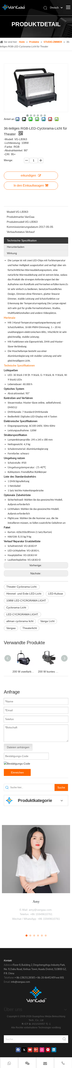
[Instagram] (42, 1049)
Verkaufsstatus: (16, 231)
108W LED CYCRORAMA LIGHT (26, 600)
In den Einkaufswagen (29, 185)
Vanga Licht (47, 621)
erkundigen (28, 175)
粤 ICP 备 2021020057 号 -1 (36, 1024)
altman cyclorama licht (19, 621)
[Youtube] (30, 1049)
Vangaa (11, 628)
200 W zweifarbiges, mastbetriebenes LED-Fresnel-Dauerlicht (23, 671)
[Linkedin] (53, 1049)
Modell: (11, 211)
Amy (36, 901)
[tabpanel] (36, 877)
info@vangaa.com (20, 982)
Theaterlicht (29, 628)
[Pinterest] (48, 1049)
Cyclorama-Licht (16, 607)
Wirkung (12, 253)
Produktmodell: (16, 221)
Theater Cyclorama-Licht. (21, 586)
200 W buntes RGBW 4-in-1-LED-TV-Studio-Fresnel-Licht (49, 671)
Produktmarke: (16, 216)
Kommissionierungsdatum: (23, 226)
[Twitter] (24, 1049)
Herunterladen (15, 246)
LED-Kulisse (55, 593)
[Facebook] (18, 1049)
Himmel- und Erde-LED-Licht (23, 593)
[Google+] (36, 1049)
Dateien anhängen (18, 747)
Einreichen (17, 772)
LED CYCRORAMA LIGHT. (22, 614)
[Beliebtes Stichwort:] (64, 1039)
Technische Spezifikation (22, 240)
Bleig (58, 1027)
